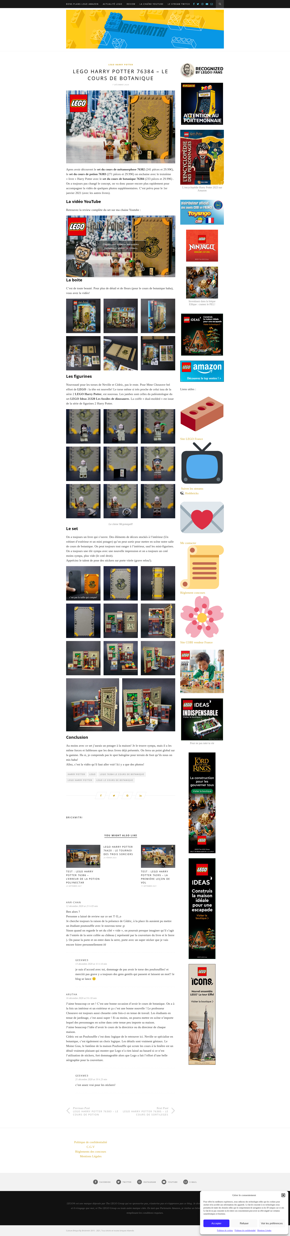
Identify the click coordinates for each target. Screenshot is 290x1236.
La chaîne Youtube (151, 4)
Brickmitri (74, 817)
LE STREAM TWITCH (179, 4)
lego (92, 774)
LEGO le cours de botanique (114, 780)
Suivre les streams (192, 488)
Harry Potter (76, 774)
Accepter (216, 1223)
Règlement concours (192, 592)
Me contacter (188, 543)
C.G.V (91, 1147)
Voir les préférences (272, 1223)
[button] (283, 1195)
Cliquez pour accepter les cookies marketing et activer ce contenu (121, 246)
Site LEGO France (191, 439)
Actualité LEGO (112, 4)
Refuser (244, 1223)
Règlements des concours (90, 1151)
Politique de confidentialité (245, 1230)
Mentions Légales (264, 1230)
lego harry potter (80, 780)
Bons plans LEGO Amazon (82, 4)
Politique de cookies (225, 1230)
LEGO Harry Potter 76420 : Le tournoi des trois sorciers (118, 850)
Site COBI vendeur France (196, 642)
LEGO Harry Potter (120, 64)
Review (131, 4)
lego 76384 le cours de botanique (122, 774)
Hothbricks (192, 493)
